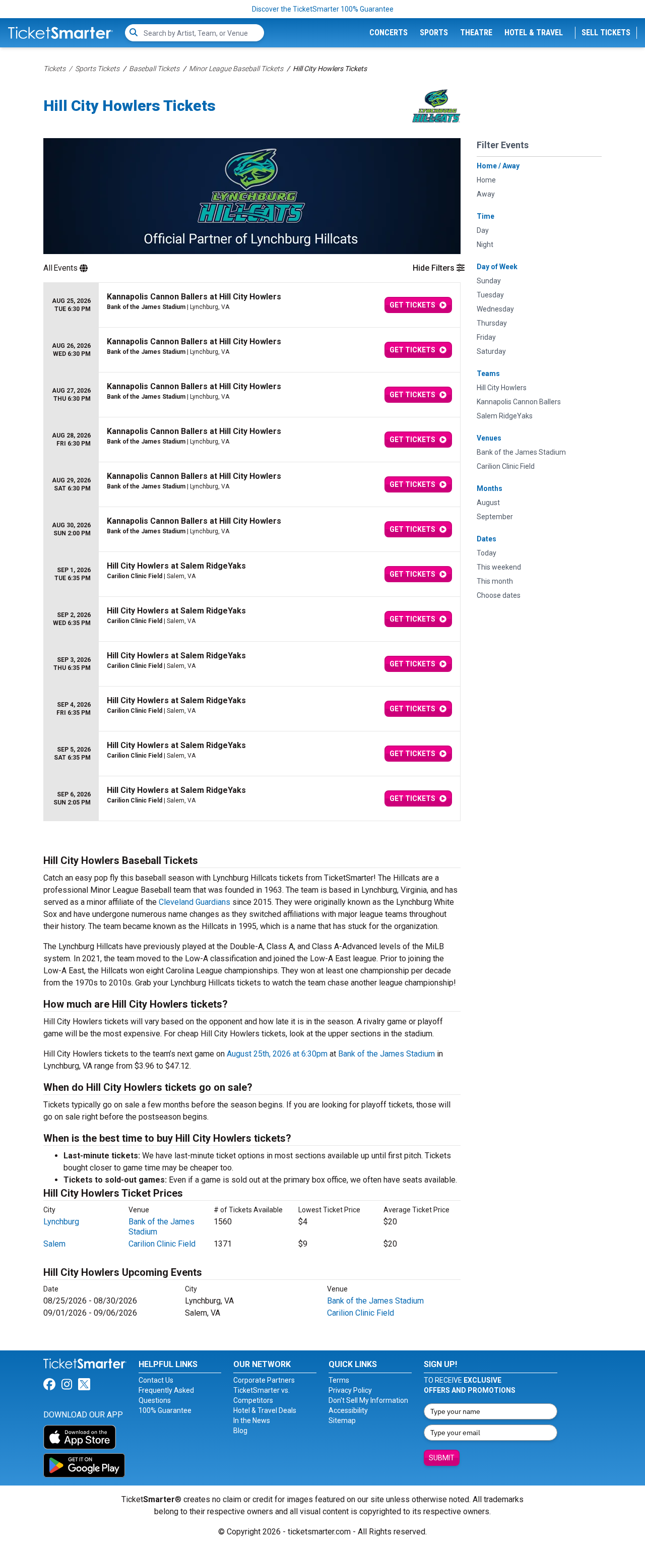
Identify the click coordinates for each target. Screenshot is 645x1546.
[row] (252, 305)
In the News (251, 1420)
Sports (434, 32)
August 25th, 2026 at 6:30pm (277, 1054)
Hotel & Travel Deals (264, 1410)
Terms (339, 1380)
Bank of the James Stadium (386, 1054)
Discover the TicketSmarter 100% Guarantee (323, 9)
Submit (442, 1458)
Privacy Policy (350, 1390)
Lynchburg (61, 1221)
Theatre (476, 32)
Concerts (388, 32)
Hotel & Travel (533, 32)
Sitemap (342, 1420)
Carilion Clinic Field (162, 1244)
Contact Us (156, 1380)
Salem (54, 1244)
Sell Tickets (606, 32)
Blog (240, 1431)
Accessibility (348, 1410)
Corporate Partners (264, 1380)
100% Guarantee (165, 1410)
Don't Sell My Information (368, 1400)
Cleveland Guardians (194, 902)
